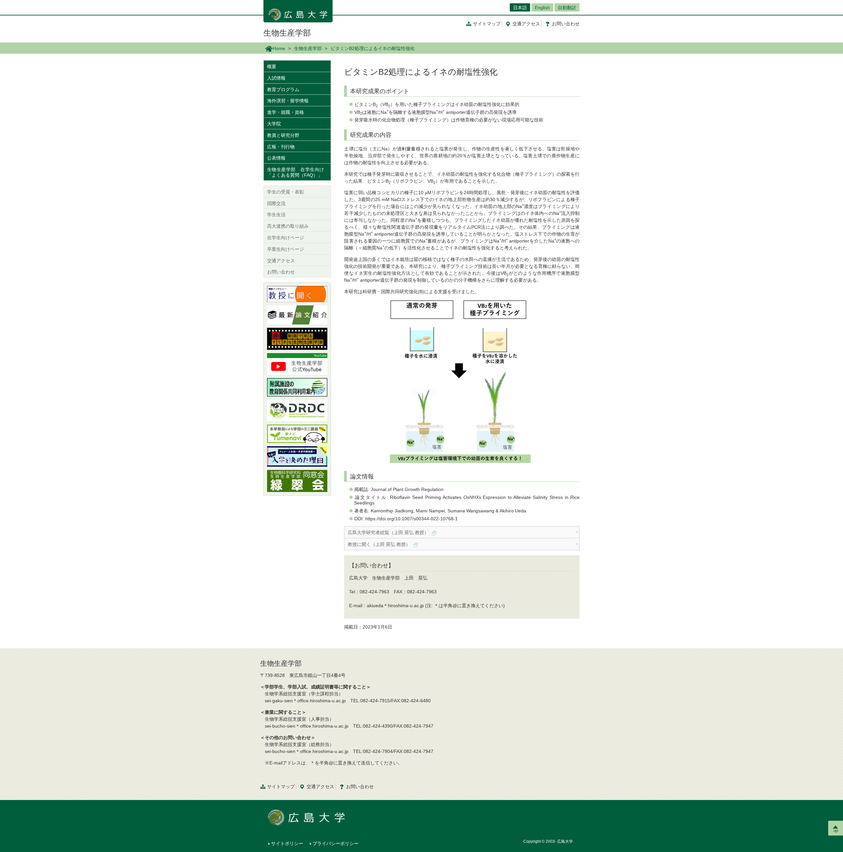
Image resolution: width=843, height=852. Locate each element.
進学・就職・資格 (285, 112)
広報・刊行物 (281, 146)
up (835, 830)
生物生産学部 (287, 32)
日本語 (520, 7)
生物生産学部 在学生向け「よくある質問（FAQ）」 (295, 172)
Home (279, 48)
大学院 (274, 123)
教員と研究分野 (283, 135)
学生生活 (276, 214)
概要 (271, 66)
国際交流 (276, 203)
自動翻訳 (567, 7)
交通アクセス (281, 260)
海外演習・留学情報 (288, 100)
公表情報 (276, 158)
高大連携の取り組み (288, 226)
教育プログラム (283, 89)
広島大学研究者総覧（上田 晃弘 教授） (389, 532)
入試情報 (276, 78)
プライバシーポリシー (336, 843)
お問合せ (566, 23)
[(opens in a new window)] (297, 294)
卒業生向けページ (285, 249)
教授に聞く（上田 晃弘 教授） (380, 544)
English (542, 7)
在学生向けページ (285, 237)
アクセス (526, 23)
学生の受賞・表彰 (285, 191)
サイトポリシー (287, 843)
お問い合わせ (281, 271)
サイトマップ (487, 23)
